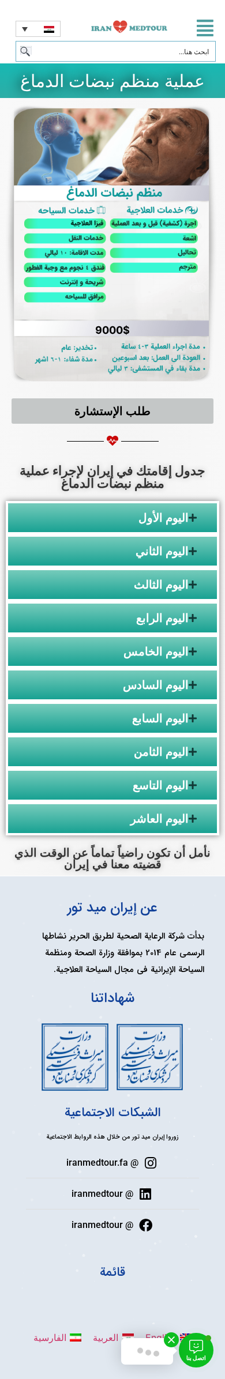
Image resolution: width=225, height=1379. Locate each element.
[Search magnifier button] (26, 51)
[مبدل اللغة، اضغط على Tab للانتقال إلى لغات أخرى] (38, 29)
